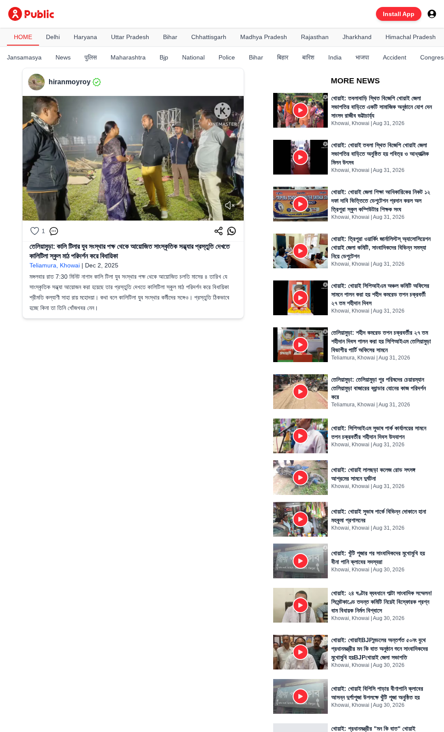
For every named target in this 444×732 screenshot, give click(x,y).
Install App (399, 13)
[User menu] (432, 14)
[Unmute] (230, 205)
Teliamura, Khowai (54, 265)
